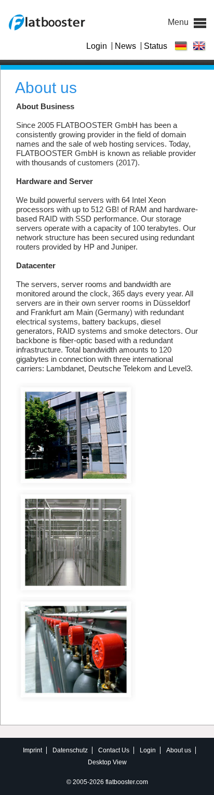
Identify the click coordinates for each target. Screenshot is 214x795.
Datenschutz (70, 750)
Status (155, 46)
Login (96, 46)
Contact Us (113, 750)
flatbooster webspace (46, 22)
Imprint (32, 750)
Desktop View (107, 762)
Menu (200, 23)
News (125, 46)
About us (178, 750)
